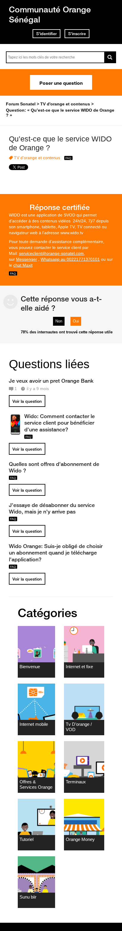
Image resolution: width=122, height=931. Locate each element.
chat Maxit (23, 265)
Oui (76, 321)
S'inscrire (77, 33)
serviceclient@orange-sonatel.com (51, 253)
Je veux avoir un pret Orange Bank (51, 380)
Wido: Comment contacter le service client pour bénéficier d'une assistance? (59, 422)
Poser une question (61, 82)
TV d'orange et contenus (37, 157)
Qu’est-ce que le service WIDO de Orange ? (60, 143)
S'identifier (46, 33)
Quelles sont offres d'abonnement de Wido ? (54, 467)
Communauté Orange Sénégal (50, 14)
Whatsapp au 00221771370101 (70, 259)
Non (58, 321)
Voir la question (27, 401)
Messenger (26, 259)
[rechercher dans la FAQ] (110, 57)
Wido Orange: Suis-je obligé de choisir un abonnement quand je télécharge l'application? (55, 552)
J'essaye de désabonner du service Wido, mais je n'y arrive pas (52, 508)
